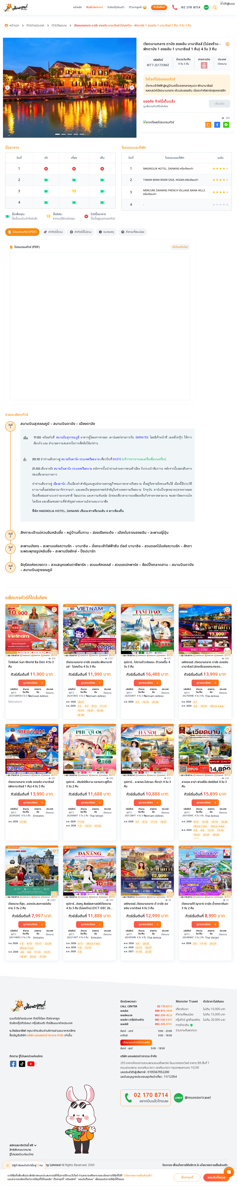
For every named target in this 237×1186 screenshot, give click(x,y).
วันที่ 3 (10, 548)
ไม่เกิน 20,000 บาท (214, 1020)
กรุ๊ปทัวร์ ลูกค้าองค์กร (188, 1020)
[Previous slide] (7, 87)
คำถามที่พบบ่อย (135, 232)
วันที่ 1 (10, 426)
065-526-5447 (163, 1020)
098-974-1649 (163, 1011)
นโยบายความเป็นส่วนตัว (214, 1165)
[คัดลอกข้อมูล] (227, 44)
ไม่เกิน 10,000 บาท (214, 1009)
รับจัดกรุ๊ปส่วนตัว (115, 7)
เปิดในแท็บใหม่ (180, 247)
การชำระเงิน (182, 1025)
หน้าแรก (14, 25)
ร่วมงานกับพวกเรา (186, 1030)
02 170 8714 (190, 7)
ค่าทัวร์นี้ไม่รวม (82, 232)
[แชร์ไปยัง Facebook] (217, 124)
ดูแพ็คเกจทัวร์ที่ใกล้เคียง (155, 105)
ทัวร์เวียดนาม (59, 25)
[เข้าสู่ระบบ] (227, 7)
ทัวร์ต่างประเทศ (94, 7)
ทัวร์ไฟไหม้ (159, 7)
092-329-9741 (163, 1024)
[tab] (57, 134)
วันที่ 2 (10, 535)
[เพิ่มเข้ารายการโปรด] (54, 609)
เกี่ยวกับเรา (182, 1009)
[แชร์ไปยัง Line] (226, 124)
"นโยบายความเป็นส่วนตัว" (138, 1175)
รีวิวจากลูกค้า (135, 7)
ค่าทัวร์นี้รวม (55, 232)
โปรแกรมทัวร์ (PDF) (24, 232)
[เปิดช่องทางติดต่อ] (229, 1172)
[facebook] (13, 1064)
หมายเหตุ (108, 232)
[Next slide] (131, 87)
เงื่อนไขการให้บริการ (184, 1165)
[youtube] (31, 1064)
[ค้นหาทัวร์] (214, 7)
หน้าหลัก (77, 7)
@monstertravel (198, 1097)
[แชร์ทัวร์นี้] (208, 124)
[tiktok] (22, 1064)
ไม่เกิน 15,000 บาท (214, 1014)
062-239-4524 (163, 1015)
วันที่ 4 (10, 567)
